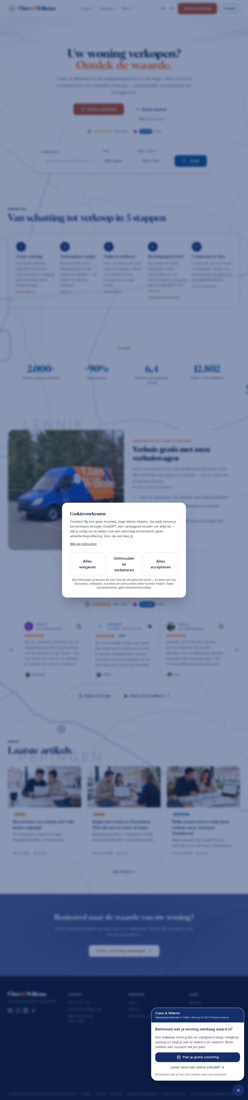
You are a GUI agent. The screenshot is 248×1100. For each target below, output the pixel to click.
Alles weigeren (87, 564)
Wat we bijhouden (83, 544)
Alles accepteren (161, 564)
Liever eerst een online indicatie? (195, 1067)
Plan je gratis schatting (201, 1057)
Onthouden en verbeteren (124, 564)
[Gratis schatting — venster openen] (238, 1090)
